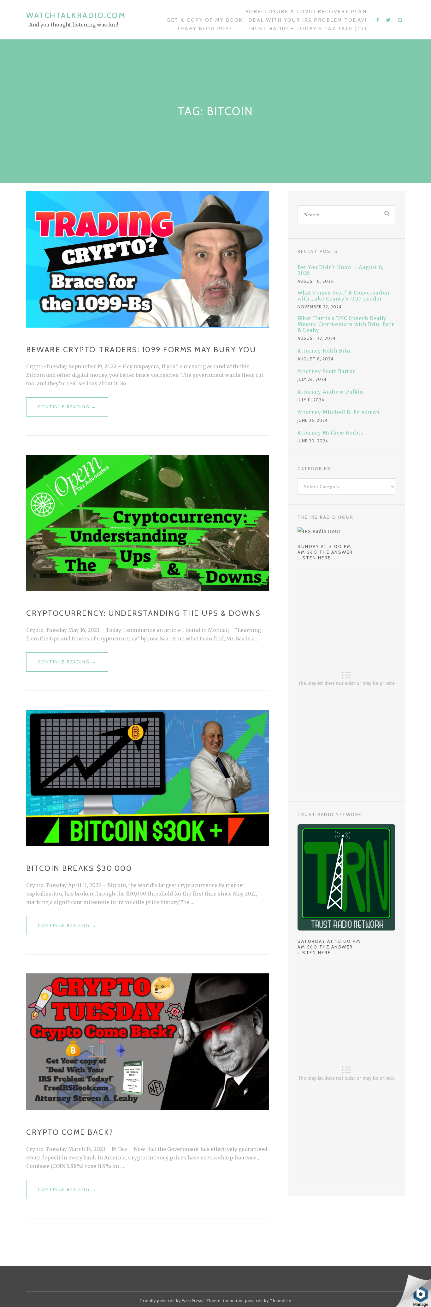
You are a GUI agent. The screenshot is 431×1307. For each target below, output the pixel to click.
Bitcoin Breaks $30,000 (79, 868)
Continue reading (67, 410)
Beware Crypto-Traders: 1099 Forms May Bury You (141, 349)
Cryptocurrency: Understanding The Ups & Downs (143, 613)
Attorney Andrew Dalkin (330, 392)
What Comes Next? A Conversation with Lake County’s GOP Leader (343, 296)
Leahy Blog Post (205, 29)
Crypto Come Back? (70, 1132)
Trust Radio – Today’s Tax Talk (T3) (307, 29)
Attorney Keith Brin (324, 351)
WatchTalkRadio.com (76, 15)
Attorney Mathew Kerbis (330, 433)
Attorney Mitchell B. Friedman (339, 412)
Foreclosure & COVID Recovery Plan (306, 12)
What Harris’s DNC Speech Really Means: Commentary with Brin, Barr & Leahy (346, 324)
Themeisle (280, 1300)
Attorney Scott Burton (327, 371)
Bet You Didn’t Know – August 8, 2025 (341, 270)
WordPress (192, 1300)
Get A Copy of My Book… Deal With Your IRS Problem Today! (267, 20)
